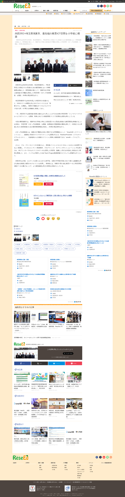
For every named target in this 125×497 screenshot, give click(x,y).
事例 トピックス (69, 248)
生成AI (27, 10)
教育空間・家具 (21, 253)
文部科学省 (54, 465)
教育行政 (55, 10)
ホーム (17, 10)
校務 (40, 467)
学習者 (91, 465)
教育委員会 (54, 467)
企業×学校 (90, 13)
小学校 (69, 244)
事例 (75, 10)
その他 (107, 13)
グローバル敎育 (67, 13)
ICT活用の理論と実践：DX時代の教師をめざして (49, 176)
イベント (84, 10)
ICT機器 (65, 10)
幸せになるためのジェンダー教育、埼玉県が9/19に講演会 (69, 99)
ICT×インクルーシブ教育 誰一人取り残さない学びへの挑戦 (53, 195)
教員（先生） (20, 248)
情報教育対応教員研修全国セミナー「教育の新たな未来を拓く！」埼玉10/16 (74, 96)
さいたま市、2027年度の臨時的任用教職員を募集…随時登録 (70, 93)
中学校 (78, 244)
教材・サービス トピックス (53, 248)
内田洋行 (18, 229)
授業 (40, 465)
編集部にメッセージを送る (76, 103)
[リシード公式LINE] (107, 457)
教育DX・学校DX (48, 244)
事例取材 (99, 13)
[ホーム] (15, 26)
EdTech (60, 244)
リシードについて (67, 482)
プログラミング (79, 13)
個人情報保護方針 (76, 482)
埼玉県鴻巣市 (19, 231)
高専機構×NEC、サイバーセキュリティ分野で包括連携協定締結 (37, 337)
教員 (91, 467)
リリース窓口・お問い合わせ (39, 482)
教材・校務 (46, 10)
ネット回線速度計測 (106, 462)
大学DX (37, 10)
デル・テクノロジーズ (35, 248)
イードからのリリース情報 (86, 482)
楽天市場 (49, 184)
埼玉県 (58, 90)
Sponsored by (70, 301)
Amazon (38, 184)
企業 (91, 469)
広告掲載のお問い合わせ (52, 482)
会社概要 (60, 482)
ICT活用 (49, 13)
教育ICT (37, 244)
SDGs (57, 13)
